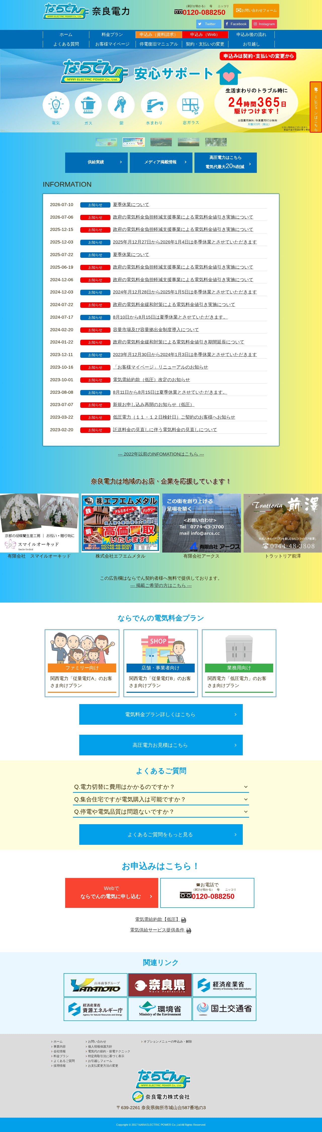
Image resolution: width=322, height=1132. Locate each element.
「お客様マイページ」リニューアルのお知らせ (160, 367)
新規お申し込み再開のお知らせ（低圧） (153, 404)
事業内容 (60, 1046)
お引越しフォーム (100, 1061)
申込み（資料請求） (159, 34)
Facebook (239, 24)
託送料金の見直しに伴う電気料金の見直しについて (165, 429)
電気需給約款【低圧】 (157, 919)
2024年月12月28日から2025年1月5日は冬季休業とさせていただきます (185, 291)
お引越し (251, 44)
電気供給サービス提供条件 (158, 929)
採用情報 (60, 1065)
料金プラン (112, 34)
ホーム (66, 34)
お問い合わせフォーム (256, 10)
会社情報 (60, 1051)
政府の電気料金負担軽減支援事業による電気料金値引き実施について (183, 217)
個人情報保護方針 (100, 1046)
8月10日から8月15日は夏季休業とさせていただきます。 (170, 317)
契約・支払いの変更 (205, 44)
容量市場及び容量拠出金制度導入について (156, 329)
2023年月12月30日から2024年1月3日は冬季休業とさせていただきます (185, 354)
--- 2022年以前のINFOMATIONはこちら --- (161, 454)
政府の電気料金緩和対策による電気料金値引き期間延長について (178, 341)
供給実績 (96, 162)
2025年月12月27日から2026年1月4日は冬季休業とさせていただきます (185, 241)
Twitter (210, 24)
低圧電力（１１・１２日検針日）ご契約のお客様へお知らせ (174, 417)
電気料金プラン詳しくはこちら (162, 714)
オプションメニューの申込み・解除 (168, 1041)
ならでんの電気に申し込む (113, 892)
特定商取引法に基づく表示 (106, 1056)
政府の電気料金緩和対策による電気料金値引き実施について (174, 304)
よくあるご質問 (64, 1061)
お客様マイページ (112, 44)
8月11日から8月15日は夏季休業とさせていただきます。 (170, 392)
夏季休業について (131, 204)
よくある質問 (66, 44)
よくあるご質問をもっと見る (160, 834)
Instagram (267, 24)
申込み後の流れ (251, 34)
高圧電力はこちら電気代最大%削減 (225, 162)
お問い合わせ (97, 1041)
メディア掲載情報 (160, 162)
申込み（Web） (205, 34)
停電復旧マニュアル (159, 44)
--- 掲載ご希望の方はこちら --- (161, 585)
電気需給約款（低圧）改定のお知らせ (151, 379)
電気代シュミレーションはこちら (316, 107)
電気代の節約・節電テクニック (109, 1051)
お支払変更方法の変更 (103, 1065)
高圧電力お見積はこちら (163, 745)
